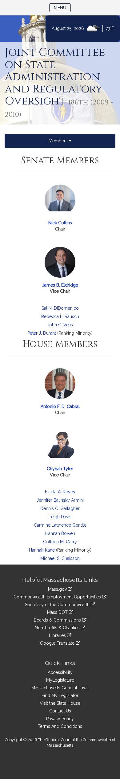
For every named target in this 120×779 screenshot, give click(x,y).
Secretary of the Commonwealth (58, 604)
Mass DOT (58, 612)
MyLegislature (60, 680)
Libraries (58, 635)
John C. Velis (60, 324)
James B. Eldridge (60, 285)
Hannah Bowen (60, 533)
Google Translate (58, 643)
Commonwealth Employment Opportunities (58, 596)
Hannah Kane (42, 550)
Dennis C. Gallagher (60, 508)
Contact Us (60, 710)
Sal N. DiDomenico (60, 308)
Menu (62, 7)
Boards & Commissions (58, 620)
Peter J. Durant (41, 333)
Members (59, 140)
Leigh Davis (60, 516)
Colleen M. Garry (60, 541)
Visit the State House (60, 703)
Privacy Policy (60, 718)
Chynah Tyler (60, 468)
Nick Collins (60, 222)
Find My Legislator (60, 695)
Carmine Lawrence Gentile (60, 525)
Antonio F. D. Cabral (60, 406)
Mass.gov (58, 589)
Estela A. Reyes (60, 491)
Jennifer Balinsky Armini (60, 500)
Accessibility (60, 672)
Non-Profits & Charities (58, 627)
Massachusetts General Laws (60, 687)
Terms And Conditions (60, 726)
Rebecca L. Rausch (60, 316)
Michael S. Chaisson (60, 558)
